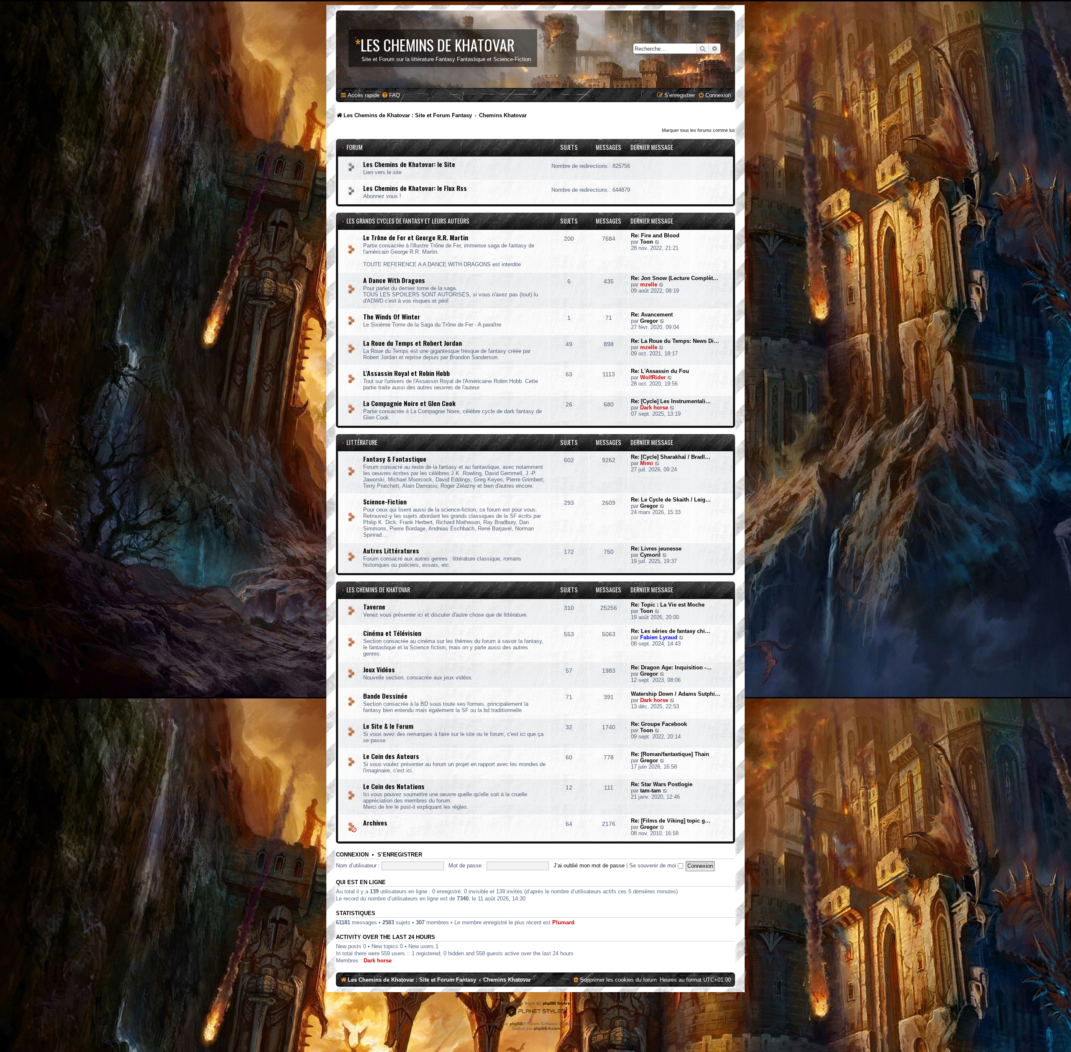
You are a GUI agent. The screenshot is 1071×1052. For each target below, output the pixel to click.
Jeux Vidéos (379, 669)
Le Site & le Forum (388, 726)
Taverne (374, 607)
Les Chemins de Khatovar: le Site (409, 164)
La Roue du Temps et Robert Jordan (412, 343)
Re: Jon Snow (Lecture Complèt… (674, 278)
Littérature (361, 442)
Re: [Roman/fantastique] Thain (670, 754)
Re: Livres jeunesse (656, 548)
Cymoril (650, 555)
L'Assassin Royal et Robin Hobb (406, 373)
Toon (646, 242)
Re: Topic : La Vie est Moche (668, 605)
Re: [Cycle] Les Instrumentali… (671, 401)
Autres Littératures (391, 550)
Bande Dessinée (385, 696)
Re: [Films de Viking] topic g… (670, 821)
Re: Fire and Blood (655, 235)
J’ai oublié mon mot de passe (589, 865)
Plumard (563, 922)
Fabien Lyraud (658, 637)
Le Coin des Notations (394, 786)
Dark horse (654, 407)
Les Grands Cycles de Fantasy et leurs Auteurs (407, 220)
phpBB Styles (556, 1003)
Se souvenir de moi (653, 865)
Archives (375, 823)
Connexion (352, 855)
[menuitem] (391, 95)
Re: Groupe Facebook (659, 724)
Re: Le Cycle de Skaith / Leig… (671, 499)
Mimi (646, 463)
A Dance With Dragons (394, 280)
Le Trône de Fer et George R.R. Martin (415, 237)
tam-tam (650, 790)
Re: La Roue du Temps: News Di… (675, 341)
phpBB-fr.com (547, 1028)
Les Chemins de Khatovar (378, 589)
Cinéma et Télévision (392, 633)
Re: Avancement (652, 314)
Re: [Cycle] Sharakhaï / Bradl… (670, 457)
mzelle (648, 284)
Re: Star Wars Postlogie (661, 784)
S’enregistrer (399, 855)
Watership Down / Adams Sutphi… (675, 694)
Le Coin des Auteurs (391, 756)
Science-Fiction (385, 501)
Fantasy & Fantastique (394, 459)
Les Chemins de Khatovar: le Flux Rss (415, 188)
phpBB (516, 1023)
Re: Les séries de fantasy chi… (670, 631)
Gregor (649, 321)
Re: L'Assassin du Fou (660, 371)
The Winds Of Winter (391, 316)
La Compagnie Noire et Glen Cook (409, 403)
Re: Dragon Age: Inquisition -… (671, 667)
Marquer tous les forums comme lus (698, 130)
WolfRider (653, 377)
